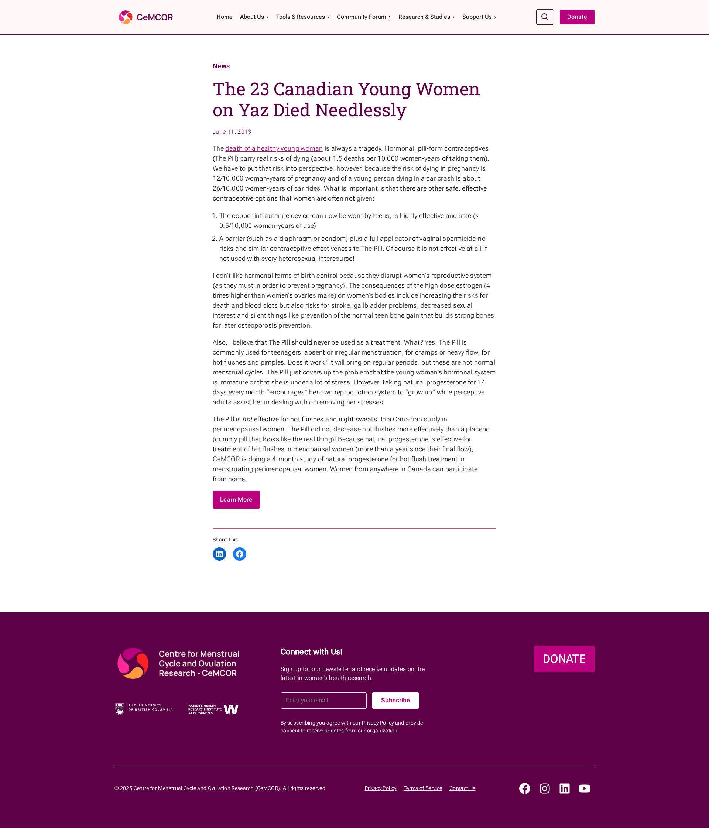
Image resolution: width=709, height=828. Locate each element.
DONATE (564, 659)
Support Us (477, 16)
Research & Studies (424, 16)
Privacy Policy (378, 723)
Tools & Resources (300, 16)
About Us (252, 16)
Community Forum (361, 16)
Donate (577, 16)
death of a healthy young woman (274, 148)
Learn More (236, 499)
